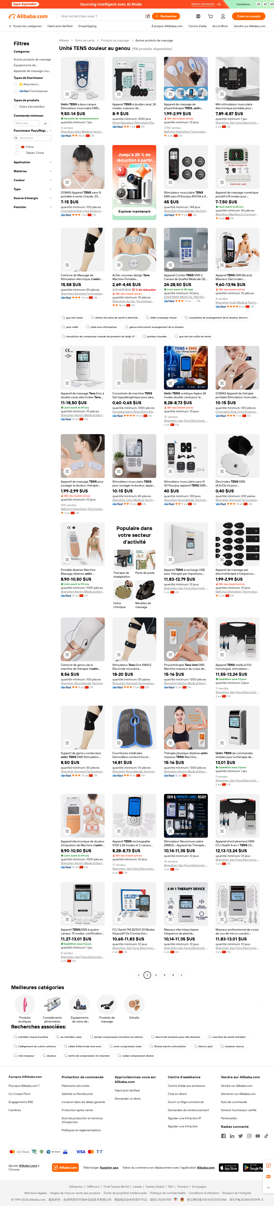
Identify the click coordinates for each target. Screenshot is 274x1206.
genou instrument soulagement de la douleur (157, 327)
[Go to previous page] (139, 975)
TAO (170, 1186)
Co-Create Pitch (19, 1094)
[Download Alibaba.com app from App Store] (229, 1167)
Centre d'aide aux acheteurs (186, 1085)
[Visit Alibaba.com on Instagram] (249, 1135)
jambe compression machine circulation (118, 1037)
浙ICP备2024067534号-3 (246, 1199)
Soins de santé (85, 40)
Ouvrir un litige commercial (186, 1102)
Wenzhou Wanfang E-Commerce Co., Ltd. (237, 214)
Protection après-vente (77, 1110)
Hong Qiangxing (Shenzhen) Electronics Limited (134, 122)
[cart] (211, 17)
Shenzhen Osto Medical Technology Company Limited (83, 131)
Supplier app (109, 1167)
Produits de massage (115, 40)
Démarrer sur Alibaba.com (238, 1094)
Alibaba (64, 40)
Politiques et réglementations (81, 1130)
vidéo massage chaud (163, 317)
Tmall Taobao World (116, 1186)
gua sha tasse (74, 317)
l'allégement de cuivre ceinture (37, 1046)
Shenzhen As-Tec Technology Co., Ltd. (134, 301)
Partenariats (229, 1118)
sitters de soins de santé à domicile (116, 317)
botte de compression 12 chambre (89, 1055)
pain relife (72, 327)
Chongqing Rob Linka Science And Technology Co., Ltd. (83, 211)
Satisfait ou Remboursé (77, 1094)
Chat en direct (177, 1094)
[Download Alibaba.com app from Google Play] (254, 1167)
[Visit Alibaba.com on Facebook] (223, 1135)
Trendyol (182, 1186)
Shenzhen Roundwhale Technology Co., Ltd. (186, 211)
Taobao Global (154, 1186)
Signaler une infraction (183, 1126)
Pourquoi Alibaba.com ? (24, 1085)
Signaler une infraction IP (184, 1118)
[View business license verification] (176, 1199)
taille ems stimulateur (104, 327)
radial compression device (138, 1055)
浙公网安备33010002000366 (207, 1199)
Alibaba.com (205, 1167)
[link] (268, 1165)
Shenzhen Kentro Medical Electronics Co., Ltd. (83, 415)
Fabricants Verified (127, 1090)
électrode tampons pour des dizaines (177, 1037)
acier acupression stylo (128, 1046)
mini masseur (26, 1055)
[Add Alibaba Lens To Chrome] (65, 1167)
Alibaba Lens (28, 1165)
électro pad (205, 1046)
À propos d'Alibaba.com (25, 1076)
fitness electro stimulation (170, 1046)
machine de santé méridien (229, 1037)
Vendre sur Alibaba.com (236, 1085)
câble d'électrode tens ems (84, 1046)
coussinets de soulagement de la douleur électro (218, 317)
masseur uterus (234, 1046)
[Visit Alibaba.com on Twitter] (240, 1135)
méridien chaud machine (33, 1037)
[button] (147, 16)
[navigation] (32, 508)
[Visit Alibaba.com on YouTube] (257, 1135)
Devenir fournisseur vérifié (238, 1110)
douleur (51, 1055)
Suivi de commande (234, 1102)
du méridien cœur (71, 1037)
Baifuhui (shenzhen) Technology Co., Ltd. (186, 131)
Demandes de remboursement (188, 1110)
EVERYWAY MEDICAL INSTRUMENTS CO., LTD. (186, 297)
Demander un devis (128, 1098)
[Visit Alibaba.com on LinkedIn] (232, 1135)
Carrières (15, 1110)
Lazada (137, 1186)
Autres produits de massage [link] (154, 40)
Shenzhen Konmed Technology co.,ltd (83, 293)
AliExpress (76, 1186)
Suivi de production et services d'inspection (82, 1120)
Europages (199, 1186)
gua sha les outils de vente (195, 336)
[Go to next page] (181, 975)
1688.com (93, 1186)
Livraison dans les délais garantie (83, 1102)
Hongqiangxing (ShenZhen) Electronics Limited (134, 411)
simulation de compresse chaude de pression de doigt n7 (100, 336)
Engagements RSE (21, 1102)
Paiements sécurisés (75, 1085)
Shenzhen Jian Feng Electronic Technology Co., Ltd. (237, 122)
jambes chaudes (157, 336)
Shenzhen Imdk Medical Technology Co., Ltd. (237, 302)
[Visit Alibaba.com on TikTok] (266, 1135)
